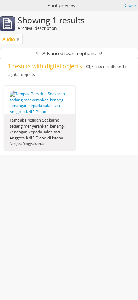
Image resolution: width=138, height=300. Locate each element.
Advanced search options (69, 53)
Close (130, 5)
